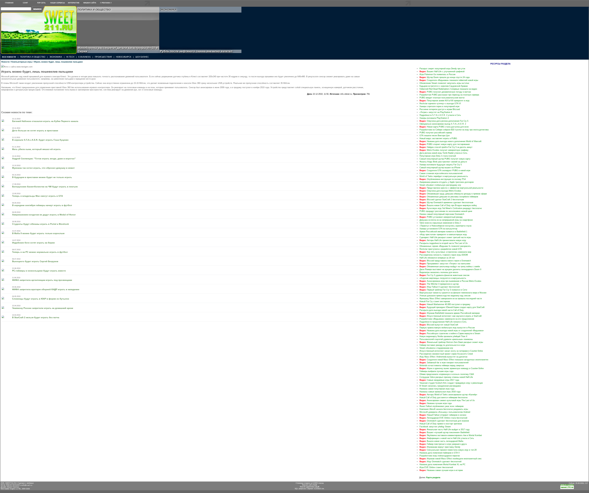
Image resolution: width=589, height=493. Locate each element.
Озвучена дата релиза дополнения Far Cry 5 (444, 121)
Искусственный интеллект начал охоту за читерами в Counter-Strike (451, 351)
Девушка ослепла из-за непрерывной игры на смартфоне (446, 220)
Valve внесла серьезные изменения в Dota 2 (440, 223)
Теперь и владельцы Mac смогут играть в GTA (37, 196)
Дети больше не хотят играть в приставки (35, 130)
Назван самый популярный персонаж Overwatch (442, 214)
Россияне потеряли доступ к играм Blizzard (440, 109)
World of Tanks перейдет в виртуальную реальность (444, 176)
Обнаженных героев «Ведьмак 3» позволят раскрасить (445, 246)
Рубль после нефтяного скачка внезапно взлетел (199, 51)
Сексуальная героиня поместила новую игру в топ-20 (448, 450)
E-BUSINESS (84, 57)
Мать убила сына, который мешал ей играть (36, 149)
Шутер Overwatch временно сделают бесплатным (446, 202)
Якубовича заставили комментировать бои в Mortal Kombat (451, 435)
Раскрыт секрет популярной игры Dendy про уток (442, 68)
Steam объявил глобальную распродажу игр (440, 185)
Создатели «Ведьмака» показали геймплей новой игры (449, 80)
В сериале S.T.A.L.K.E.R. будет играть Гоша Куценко (40, 140)
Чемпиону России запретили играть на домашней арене (42, 308)
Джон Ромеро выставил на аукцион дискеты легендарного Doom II (450, 269)
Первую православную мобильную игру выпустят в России (447, 327)
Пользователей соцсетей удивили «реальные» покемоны (446, 339)
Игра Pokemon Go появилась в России (437, 74)
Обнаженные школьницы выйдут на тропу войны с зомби (450, 266)
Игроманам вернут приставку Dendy (440, 447)
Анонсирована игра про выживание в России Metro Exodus (450, 281)
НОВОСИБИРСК (123, 57)
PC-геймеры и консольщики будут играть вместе (39, 270)
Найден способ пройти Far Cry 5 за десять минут (446, 147)
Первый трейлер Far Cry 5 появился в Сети (443, 290)
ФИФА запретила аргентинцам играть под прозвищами (42, 280)
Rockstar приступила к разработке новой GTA (441, 249)
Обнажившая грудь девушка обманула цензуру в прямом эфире (453, 194)
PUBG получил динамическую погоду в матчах (445, 92)
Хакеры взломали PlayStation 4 (434, 118)
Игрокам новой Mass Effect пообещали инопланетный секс (451, 458)
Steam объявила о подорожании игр (436, 348)
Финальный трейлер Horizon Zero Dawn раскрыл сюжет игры (451, 342)
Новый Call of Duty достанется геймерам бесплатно (444, 397)
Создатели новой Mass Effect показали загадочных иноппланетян (454, 359)
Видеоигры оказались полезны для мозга (439, 272)
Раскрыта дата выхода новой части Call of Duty (442, 310)
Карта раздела (433, 477)
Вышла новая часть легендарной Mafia (441, 441)
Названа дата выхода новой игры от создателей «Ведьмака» (452, 330)
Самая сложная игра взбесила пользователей (441, 173)
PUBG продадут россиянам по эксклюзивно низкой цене (446, 211)
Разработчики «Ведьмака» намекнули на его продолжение (447, 319)
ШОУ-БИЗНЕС (142, 57)
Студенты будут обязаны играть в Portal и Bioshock (40, 224)
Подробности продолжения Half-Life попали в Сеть (443, 322)
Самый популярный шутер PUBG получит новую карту (445, 159)
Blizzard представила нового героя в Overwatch (445, 261)
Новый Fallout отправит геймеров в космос (443, 415)
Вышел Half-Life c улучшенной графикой (442, 71)
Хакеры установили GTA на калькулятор (438, 229)
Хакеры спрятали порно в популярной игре (439, 106)
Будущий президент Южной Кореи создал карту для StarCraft (452, 307)
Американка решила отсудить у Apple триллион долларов (447, 182)
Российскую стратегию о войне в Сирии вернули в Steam (450, 333)
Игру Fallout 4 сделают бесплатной (440, 287)
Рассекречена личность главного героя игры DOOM (444, 255)
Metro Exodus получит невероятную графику (444, 150)
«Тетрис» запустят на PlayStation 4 (436, 112)
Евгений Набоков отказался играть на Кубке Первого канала (45, 121)
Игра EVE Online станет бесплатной (436, 467)
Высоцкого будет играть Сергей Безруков (35, 261)
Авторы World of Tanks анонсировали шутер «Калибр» (448, 394)
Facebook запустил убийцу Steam (435, 426)
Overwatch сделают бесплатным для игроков (444, 421)
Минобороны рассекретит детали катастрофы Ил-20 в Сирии (118, 49)
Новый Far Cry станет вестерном (435, 301)
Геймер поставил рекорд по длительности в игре (442, 345)
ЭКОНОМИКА (55, 57)
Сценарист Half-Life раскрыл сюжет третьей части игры (445, 237)
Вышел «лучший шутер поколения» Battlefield (444, 432)
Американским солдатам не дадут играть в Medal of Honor (44, 214)
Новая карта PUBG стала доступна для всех (444, 127)
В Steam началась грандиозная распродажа (440, 386)
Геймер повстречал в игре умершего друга (443, 444)
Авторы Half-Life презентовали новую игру (443, 240)
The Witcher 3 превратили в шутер (439, 284)
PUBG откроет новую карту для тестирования (445, 144)
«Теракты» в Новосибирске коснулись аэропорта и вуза (445, 226)
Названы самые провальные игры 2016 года (440, 392)
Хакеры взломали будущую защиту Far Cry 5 (441, 164)
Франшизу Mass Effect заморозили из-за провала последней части (451, 298)
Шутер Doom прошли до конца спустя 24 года (445, 77)
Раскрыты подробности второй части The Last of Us (444, 243)
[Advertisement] (393, 84)
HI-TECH (70, 57)
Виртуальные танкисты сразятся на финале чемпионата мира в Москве (453, 293)
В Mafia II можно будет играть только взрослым (38, 233)
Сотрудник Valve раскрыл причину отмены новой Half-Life (446, 377)
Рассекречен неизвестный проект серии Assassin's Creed (446, 354)
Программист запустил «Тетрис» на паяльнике (445, 263)
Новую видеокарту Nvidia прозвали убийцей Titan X (443, 336)
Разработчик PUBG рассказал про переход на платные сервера (449, 95)
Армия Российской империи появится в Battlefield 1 (443, 231)
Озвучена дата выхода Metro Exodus (440, 191)
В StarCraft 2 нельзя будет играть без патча (35, 317)
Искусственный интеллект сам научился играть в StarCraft (451, 316)
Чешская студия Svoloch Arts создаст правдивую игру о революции (451, 383)
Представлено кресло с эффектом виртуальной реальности (451, 188)
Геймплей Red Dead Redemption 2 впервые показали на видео (448, 89)
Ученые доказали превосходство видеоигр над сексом (445, 295)
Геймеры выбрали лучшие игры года (436, 371)
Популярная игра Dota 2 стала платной (438, 156)
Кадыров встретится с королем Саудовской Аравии (444, 86)
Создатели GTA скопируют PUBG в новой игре (445, 170)
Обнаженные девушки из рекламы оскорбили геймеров (449, 196)
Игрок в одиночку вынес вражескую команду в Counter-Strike (452, 368)
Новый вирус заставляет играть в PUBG (438, 138)
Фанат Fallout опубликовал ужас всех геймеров (442, 406)
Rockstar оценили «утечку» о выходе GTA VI (440, 103)
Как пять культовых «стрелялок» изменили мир (445, 252)
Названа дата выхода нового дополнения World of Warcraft (450, 141)
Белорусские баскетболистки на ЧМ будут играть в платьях (45, 186)
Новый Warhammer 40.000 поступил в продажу (445, 304)
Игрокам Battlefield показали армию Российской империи (450, 313)
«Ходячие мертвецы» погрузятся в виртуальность (443, 278)
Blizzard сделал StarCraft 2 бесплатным (442, 199)
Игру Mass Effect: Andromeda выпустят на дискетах (444, 357)
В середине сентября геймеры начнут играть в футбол (42, 205)
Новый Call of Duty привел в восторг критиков (441, 424)
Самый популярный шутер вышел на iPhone (440, 167)
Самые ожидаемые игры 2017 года (439, 380)
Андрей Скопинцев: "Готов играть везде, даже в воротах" (44, 158)
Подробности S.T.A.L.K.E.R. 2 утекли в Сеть (440, 115)
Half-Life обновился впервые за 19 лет (437, 258)
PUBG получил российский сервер (436, 132)
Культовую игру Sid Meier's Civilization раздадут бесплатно (451, 208)
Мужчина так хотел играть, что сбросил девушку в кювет (43, 168)
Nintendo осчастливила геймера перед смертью (442, 365)
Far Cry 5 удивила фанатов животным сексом (444, 275)
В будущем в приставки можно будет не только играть (42, 177)
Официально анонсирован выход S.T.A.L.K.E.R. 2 (443, 124)
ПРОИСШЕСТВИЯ (103, 57)
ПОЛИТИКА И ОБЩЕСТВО (32, 57)
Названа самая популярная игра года (437, 389)
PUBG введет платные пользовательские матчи (442, 98)
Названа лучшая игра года (436, 403)
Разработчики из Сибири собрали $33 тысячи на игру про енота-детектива (454, 130)
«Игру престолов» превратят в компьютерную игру (443, 234)
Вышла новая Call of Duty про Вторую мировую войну (448, 205)
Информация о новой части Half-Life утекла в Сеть (447, 438)
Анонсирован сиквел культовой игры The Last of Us (447, 400)
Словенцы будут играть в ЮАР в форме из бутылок (40, 299)
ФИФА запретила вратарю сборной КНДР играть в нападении (45, 289)
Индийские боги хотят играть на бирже (33, 242)
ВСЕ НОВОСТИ (9, 57)
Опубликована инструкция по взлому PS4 (443, 179)
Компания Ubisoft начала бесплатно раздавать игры (444, 409)
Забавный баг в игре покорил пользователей (444, 362)
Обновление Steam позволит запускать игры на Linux (444, 83)
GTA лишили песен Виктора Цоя (435, 135)
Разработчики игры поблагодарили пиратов (440, 456)
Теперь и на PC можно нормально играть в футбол (40, 252)
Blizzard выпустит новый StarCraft (439, 325)
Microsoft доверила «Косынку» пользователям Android (445, 412)
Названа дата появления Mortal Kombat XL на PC (442, 464)
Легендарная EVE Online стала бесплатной (443, 418)
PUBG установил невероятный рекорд (441, 217)
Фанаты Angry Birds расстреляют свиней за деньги (443, 162)
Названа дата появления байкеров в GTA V (440, 453)
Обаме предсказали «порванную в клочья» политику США (447, 374)
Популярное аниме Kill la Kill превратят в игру (445, 100)
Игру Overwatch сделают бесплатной (440, 461)
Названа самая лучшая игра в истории (441, 470)
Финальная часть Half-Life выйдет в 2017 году (445, 429)
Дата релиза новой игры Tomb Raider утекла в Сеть (443, 153)
